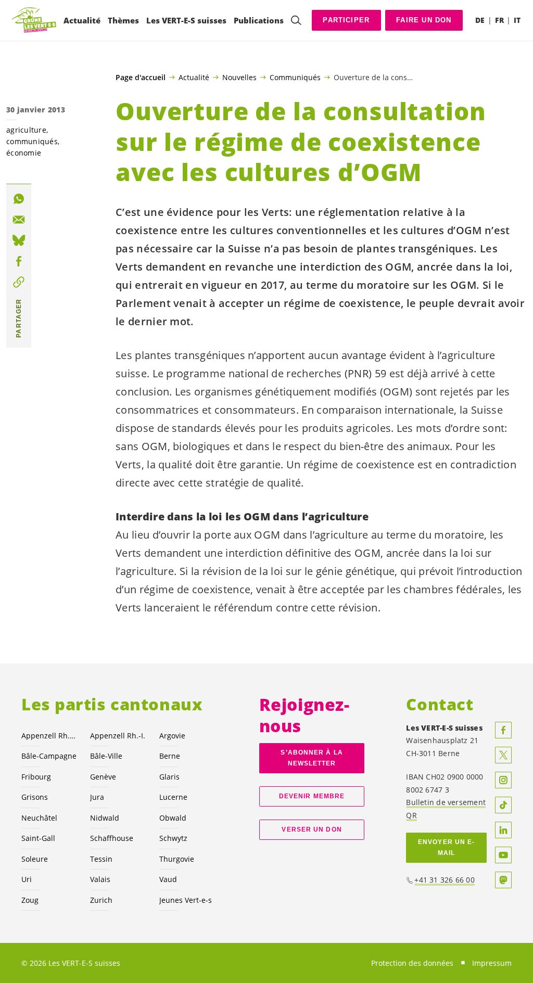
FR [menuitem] (499, 20)
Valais (100, 879)
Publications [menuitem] (259, 20)
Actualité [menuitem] (82, 20)
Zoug (30, 900)
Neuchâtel (39, 818)
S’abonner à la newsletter (311, 758)
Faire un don (423, 20)
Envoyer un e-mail (446, 847)
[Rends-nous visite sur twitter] (503, 755)
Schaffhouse (111, 838)
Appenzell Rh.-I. (117, 736)
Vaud (168, 879)
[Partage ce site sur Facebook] (18, 261)
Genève (103, 777)
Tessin (101, 859)
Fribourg (36, 777)
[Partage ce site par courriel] (18, 219)
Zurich (101, 900)
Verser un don (311, 829)
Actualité (194, 77)
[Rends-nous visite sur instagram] (503, 780)
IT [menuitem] (517, 20)
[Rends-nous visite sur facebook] (503, 730)
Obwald (172, 818)
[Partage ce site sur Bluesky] (18, 240)
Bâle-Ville (106, 756)
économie (23, 153)
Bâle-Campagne (49, 756)
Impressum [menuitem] (492, 963)
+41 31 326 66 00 (444, 880)
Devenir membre (312, 796)
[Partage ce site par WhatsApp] (18, 198)
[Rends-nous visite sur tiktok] (503, 805)
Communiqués (295, 77)
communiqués (32, 141)
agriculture (26, 130)
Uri (26, 879)
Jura (97, 797)
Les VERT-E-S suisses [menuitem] (186, 20)
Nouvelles (239, 77)
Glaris (169, 777)
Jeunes (185, 900)
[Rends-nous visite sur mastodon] (503, 880)
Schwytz (173, 838)
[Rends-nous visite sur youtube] (503, 855)
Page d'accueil (141, 77)
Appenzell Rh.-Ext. (49, 736)
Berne (169, 756)
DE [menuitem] (480, 20)
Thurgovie (176, 859)
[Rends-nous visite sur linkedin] (503, 830)
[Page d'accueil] (34, 20)
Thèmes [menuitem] (123, 20)
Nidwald (104, 818)
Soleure (34, 859)
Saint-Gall (38, 838)
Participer (346, 20)
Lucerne (173, 797)
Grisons (34, 797)
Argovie (172, 736)
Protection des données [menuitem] (412, 963)
